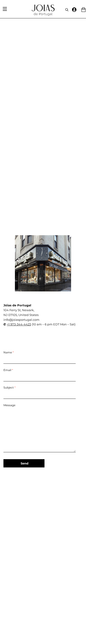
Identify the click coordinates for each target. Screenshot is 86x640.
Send (24, 463)
